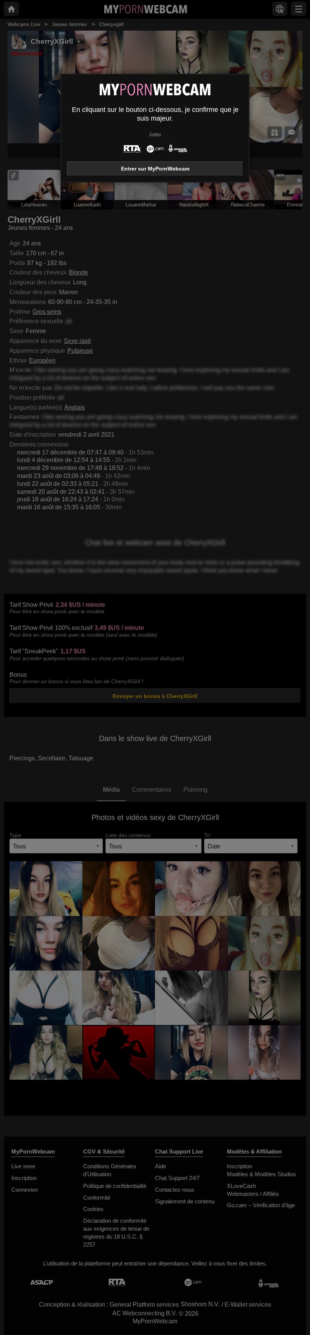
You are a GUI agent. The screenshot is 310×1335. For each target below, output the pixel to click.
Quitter (155, 134)
